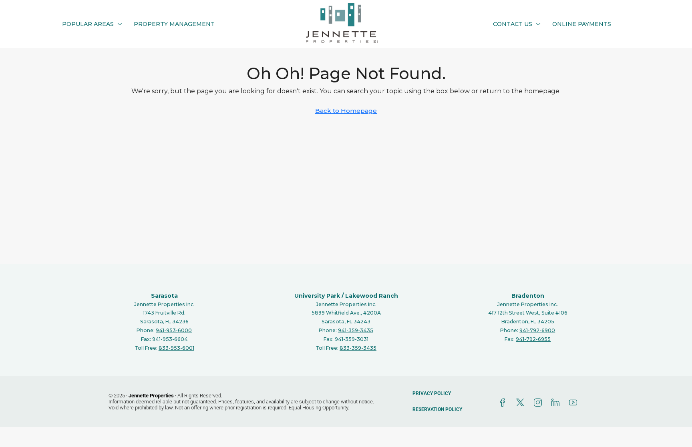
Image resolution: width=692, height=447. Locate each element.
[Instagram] (539, 403)
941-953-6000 (174, 330)
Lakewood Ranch (371, 295)
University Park (317, 295)
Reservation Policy (437, 409)
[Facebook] (504, 403)
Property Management (174, 24)
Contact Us (512, 24)
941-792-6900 (537, 330)
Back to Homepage (346, 110)
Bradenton (527, 295)
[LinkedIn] (557, 403)
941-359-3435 (355, 330)
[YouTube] (574, 403)
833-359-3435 (358, 348)
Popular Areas (88, 24)
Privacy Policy (431, 393)
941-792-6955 (533, 339)
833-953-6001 (176, 348)
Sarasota (164, 295)
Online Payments (581, 24)
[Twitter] (521, 403)
